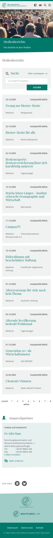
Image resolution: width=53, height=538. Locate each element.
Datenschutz (27, 527)
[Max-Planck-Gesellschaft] (26, 502)
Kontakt (39, 527)
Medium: (10, 112)
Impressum (12, 527)
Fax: (6, 451)
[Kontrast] (35, 5)
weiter (27, 404)
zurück (4, 401)
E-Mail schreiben (12, 454)
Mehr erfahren (16, 461)
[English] (40, 5)
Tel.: (6, 449)
